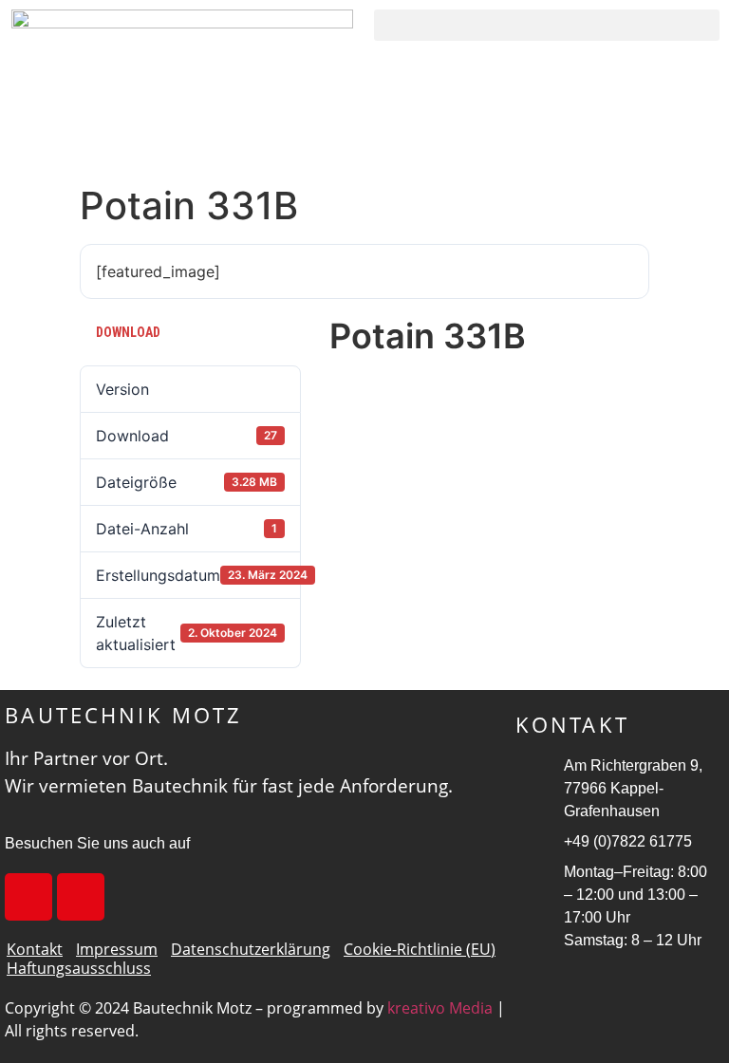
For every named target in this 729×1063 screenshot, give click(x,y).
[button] (547, 25)
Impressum (117, 949)
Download (128, 332)
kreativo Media (440, 1008)
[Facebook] (28, 897)
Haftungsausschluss (79, 968)
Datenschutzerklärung (250, 949)
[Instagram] (80, 897)
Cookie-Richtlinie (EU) (419, 949)
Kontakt (35, 949)
